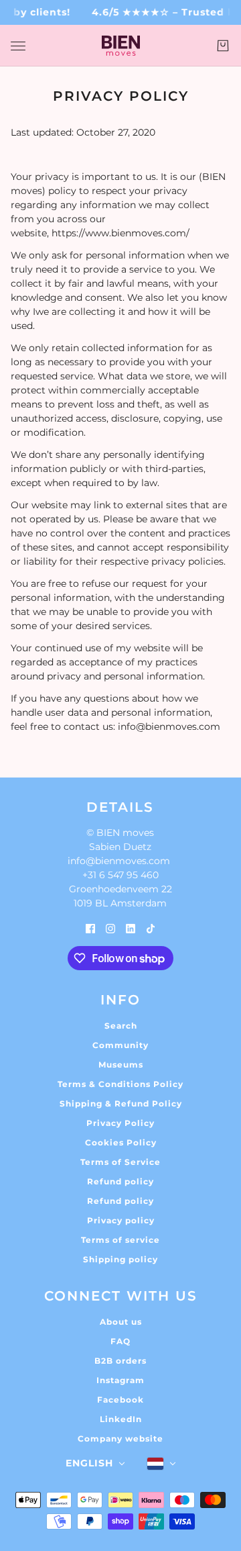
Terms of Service (120, 1162)
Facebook (120, 1400)
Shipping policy (120, 1259)
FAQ (120, 1341)
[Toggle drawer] (18, 46)
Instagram (120, 1380)
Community (120, 1045)
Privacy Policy (120, 1123)
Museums (120, 1065)
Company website (120, 1438)
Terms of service (120, 1240)
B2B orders (120, 1361)
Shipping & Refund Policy (121, 1103)
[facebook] (90, 928)
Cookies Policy (121, 1142)
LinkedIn (121, 1419)
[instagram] (110, 928)
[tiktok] (151, 928)
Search (120, 1026)
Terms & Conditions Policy (120, 1084)
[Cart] (223, 45)
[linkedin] (130, 928)
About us (121, 1322)
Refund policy (120, 1181)
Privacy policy (121, 1220)
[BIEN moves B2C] (121, 46)
